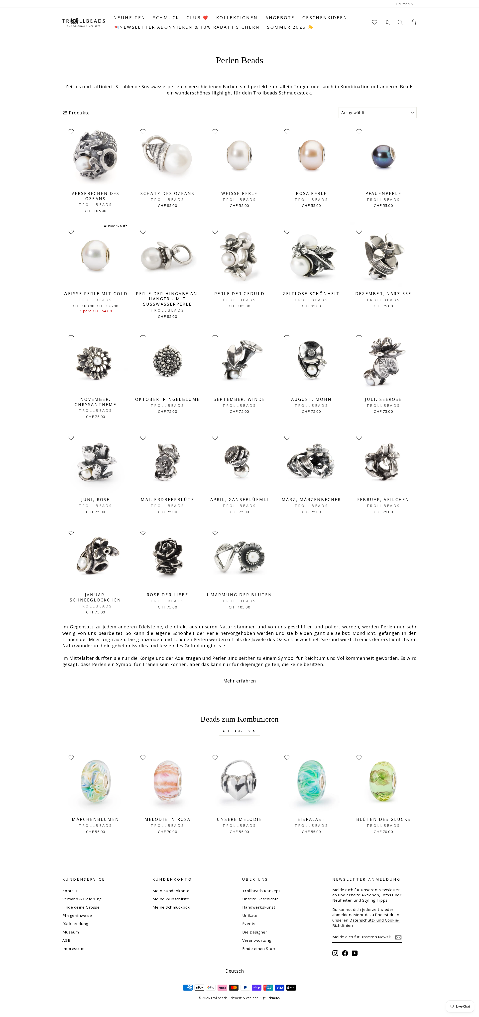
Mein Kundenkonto (171, 890)
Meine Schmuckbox (171, 907)
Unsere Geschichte (260, 898)
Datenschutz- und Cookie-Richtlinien (366, 923)
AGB (66, 940)
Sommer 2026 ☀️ (290, 27)
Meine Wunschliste (170, 898)
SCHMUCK (166, 17)
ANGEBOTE (280, 17)
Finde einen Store (259, 948)
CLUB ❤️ (198, 17)
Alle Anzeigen (239, 731)
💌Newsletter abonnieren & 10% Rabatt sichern (187, 27)
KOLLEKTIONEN (237, 17)
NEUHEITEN (130, 17)
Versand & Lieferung (82, 898)
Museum (70, 932)
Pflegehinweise (77, 915)
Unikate (249, 915)
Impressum (73, 948)
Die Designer (254, 932)
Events (248, 923)
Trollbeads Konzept (261, 890)
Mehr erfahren (239, 681)
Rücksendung (75, 923)
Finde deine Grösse (81, 907)
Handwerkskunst (258, 907)
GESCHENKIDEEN (325, 17)
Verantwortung (256, 940)
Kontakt (70, 890)
